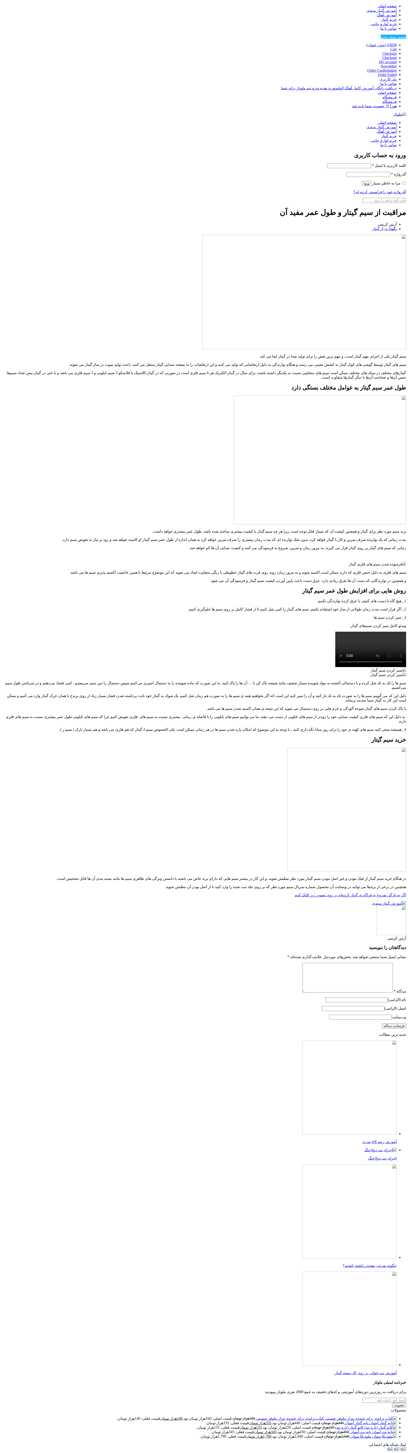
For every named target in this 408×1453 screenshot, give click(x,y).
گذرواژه (398, 174)
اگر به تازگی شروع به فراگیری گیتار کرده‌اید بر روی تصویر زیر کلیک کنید (350, 895)
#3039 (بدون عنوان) (381, 45)
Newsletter (389, 66)
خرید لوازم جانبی (383, 24)
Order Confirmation (382, 70)
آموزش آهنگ (387, 15)
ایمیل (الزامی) (395, 1008)
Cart (393, 49)
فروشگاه (389, 97)
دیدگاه (400, 991)
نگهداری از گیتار (384, 229)
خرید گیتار (389, 19)
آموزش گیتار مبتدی (381, 10)
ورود (366, 183)
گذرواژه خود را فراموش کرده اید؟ (379, 192)
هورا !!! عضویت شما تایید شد (374, 106)
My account (388, 62)
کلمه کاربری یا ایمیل (389, 165)
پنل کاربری (388, 79)
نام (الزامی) (397, 1000)
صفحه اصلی (387, 6)
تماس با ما (388, 28)
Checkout (389, 53)
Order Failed (387, 75)
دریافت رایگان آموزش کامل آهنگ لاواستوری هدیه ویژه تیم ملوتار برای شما (339, 88)
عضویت (399, 1405)
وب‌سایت (399, 1017)
